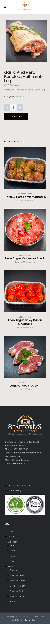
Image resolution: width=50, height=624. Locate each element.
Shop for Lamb (17, 580)
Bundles (14, 570)
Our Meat (12, 541)
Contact (12, 601)
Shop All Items (17, 596)
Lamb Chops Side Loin (25, 386)
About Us (12, 536)
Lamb (28, 96)
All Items (19, 96)
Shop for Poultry (18, 585)
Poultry (13, 555)
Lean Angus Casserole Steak (25, 258)
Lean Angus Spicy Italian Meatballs (25, 322)
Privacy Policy (14, 490)
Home (11, 531)
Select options (25, 234)
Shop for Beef (17, 575)
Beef (30, 255)
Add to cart (16, 116)
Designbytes (31, 620)
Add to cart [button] (25, 172)
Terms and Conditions (19, 485)
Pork (12, 561)
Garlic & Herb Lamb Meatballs (25, 197)
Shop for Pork (16, 591)
